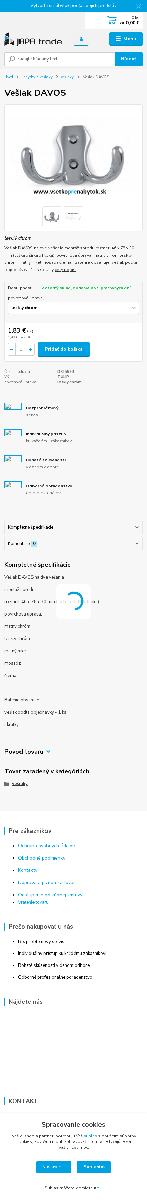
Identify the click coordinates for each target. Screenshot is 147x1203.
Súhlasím (94, 1167)
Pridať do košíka (64, 349)
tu (99, 1188)
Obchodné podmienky (41, 858)
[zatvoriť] (138, 7)
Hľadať (128, 59)
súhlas (90, 1136)
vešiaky (67, 77)
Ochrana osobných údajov (46, 845)
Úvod (8, 77)
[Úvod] (33, 39)
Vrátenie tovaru (33, 902)
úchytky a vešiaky (37, 77)
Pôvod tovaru (23, 752)
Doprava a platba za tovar (46, 882)
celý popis (65, 269)
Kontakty (27, 870)
